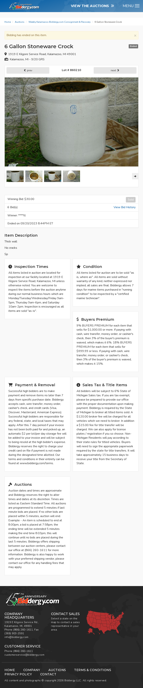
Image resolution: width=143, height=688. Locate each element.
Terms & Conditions (92, 670)
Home (7, 21)
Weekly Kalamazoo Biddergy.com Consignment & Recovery (59, 21)
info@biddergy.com (16, 637)
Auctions (19, 21)
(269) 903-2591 (14, 633)
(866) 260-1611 (23, 629)
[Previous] (8, 176)
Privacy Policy (18, 674)
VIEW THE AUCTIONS (91, 6)
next (114, 70)
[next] (135, 176)
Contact (48, 674)
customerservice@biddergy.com (24, 655)
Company (31, 670)
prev (29, 70)
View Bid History (125, 207)
